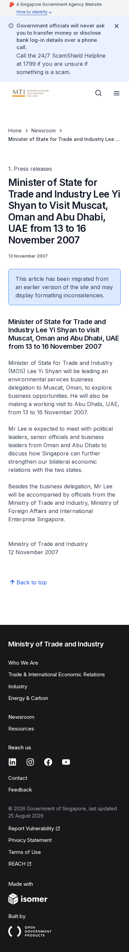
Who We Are (23, 662)
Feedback (20, 789)
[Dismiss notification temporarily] (116, 26)
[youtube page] (66, 762)
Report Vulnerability (31, 828)
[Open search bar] (98, 93)
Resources (21, 728)
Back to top (32, 582)
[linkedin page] (12, 762)
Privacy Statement (30, 840)
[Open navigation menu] (116, 93)
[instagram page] (30, 762)
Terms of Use (24, 852)
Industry (17, 686)
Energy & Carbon (28, 698)
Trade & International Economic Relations (56, 674)
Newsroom (43, 130)
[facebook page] (48, 762)
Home (15, 130)
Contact (17, 778)
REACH (16, 863)
